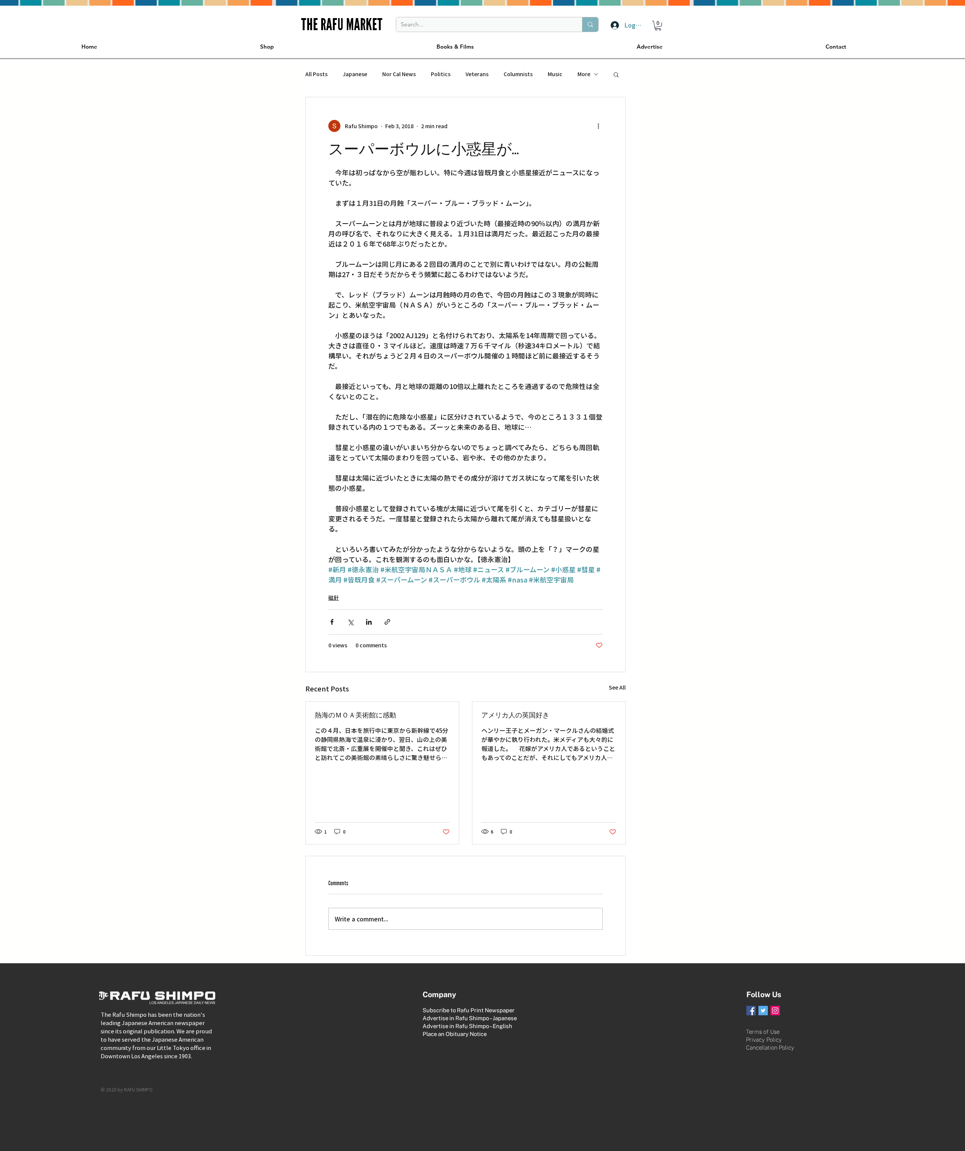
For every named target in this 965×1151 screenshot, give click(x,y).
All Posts (316, 74)
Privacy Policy (764, 1039)
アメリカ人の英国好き (515, 715)
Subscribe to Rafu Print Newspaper (469, 1010)
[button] (658, 26)
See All (617, 687)
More (583, 74)
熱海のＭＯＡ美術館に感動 (355, 715)
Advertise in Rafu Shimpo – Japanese (470, 1018)
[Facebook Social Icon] (751, 1010)
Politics (440, 74)
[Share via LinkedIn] (368, 621)
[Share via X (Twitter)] (350, 621)
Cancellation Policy (770, 1047)
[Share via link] (387, 621)
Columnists (518, 74)
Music (555, 74)
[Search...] (590, 24)
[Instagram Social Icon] (775, 1010)
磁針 (333, 597)
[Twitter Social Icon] (763, 1010)
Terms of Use (763, 1031)
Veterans (477, 74)
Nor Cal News (399, 74)
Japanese (355, 74)
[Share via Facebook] (331, 621)
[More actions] (598, 125)
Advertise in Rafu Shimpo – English (467, 1026)
